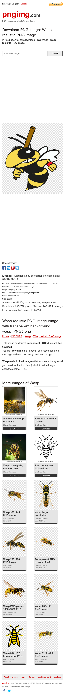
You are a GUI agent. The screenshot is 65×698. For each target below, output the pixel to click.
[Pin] (13, 268)
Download (14, 428)
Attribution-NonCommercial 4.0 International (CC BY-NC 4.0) (31, 277)
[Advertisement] (32, 91)
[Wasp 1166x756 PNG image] (46, 636)
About (6, 677)
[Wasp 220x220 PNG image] (14, 542)
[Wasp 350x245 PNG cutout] (14, 495)
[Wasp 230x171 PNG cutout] (46, 589)
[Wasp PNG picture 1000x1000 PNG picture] (14, 589)
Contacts (57, 677)
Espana (24, 3)
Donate (32, 677)
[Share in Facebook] (4, 268)
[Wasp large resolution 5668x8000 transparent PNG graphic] (46, 495)
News (23, 677)
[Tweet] (17, 268)
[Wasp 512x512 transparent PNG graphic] (14, 636)
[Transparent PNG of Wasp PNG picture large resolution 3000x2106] (46, 542)
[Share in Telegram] (8, 268)
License (15, 677)
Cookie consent (44, 677)
